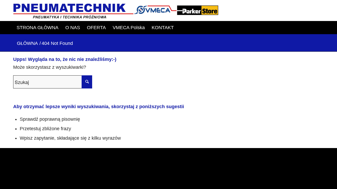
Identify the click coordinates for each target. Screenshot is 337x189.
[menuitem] (37, 27)
